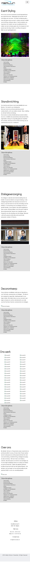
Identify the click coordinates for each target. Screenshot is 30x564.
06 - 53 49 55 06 (16, 533)
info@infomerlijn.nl (15, 539)
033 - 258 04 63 (16, 532)
